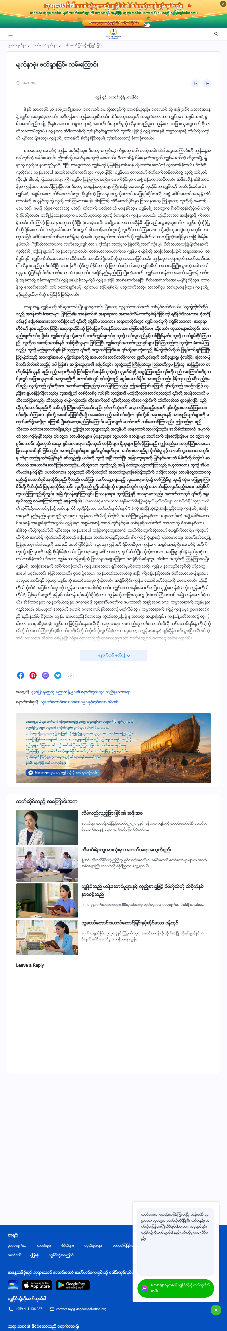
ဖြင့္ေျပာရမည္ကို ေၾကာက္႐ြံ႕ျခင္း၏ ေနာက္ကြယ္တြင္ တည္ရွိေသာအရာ (81, 692)
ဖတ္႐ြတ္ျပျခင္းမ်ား (125, 1246)
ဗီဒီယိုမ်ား (67, 1246)
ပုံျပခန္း (35, 1255)
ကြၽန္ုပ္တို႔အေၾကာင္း (61, 1255)
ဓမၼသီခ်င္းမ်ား (93, 1246)
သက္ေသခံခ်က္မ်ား (45, 45)
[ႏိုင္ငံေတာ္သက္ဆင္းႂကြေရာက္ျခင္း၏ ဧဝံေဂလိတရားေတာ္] (113, 34)
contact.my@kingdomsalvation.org (81, 1309)
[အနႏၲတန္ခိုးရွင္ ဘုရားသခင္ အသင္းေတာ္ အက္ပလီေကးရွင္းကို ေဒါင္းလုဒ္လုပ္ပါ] (13, 1285)
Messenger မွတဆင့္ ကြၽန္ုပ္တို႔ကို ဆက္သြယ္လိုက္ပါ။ (180, 1288)
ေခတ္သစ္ (14, 1255)
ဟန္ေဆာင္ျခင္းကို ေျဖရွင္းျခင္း (83, 45)
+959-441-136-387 (28, 1309)
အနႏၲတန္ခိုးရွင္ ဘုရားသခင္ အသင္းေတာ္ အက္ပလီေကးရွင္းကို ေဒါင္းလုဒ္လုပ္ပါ (71, 1273)
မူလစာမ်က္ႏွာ (17, 45)
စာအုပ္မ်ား (44, 1246)
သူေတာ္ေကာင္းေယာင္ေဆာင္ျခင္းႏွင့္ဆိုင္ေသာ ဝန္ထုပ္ (79, 702)
